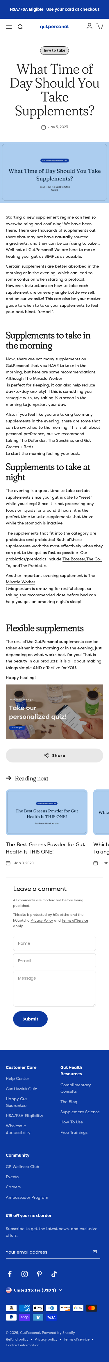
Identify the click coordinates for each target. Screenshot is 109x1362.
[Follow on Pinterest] (39, 1274)
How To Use (71, 1122)
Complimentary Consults (75, 1088)
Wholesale (16, 1125)
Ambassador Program (27, 1197)
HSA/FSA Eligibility (24, 1115)
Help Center (17, 1078)
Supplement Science (80, 1111)
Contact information (22, 1345)
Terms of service (77, 1339)
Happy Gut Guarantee (16, 1102)
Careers (13, 1187)
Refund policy (17, 1339)
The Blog (68, 1101)
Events (12, 1176)
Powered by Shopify (58, 1333)
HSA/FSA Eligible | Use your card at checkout (54, 9)
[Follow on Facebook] (10, 1274)
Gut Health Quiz (21, 1089)
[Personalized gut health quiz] (54, 711)
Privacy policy (46, 1339)
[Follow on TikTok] (54, 1274)
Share (58, 755)
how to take (54, 50)
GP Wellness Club (22, 1166)
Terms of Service (75, 920)
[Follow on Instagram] (24, 1274)
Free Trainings (73, 1132)
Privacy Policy (42, 920)
